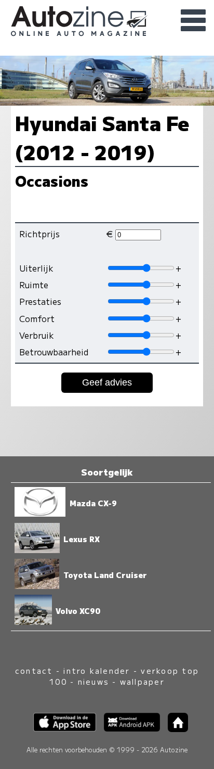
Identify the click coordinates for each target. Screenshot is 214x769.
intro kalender (96, 670)
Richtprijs (39, 233)
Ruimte (33, 284)
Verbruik (36, 335)
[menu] (193, 20)
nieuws (93, 681)
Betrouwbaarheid (53, 351)
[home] (174, 728)
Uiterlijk (36, 268)
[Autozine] (107, 19)
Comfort (37, 318)
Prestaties (40, 301)
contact (34, 670)
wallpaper (142, 681)
